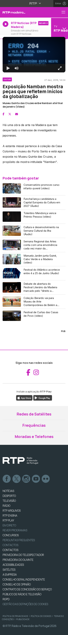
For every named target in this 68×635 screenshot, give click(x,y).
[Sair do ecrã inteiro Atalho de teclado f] (62, 631)
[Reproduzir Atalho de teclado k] (5, 631)
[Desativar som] (14, 631)
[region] (34, 317)
